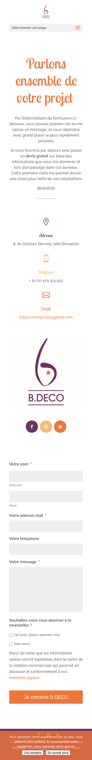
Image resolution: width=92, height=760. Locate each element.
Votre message (24, 562)
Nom (13, 505)
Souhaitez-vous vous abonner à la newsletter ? (40, 622)
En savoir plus (58, 753)
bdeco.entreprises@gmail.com (46, 317)
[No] (86, 745)
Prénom (15, 485)
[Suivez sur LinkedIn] (60, 426)
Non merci (22, 644)
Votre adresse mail (27, 515)
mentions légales (25, 678)
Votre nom (20, 464)
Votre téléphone (24, 538)
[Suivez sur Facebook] (32, 426)
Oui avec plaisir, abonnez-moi (36, 635)
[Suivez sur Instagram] (46, 426)
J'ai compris (33, 753)
